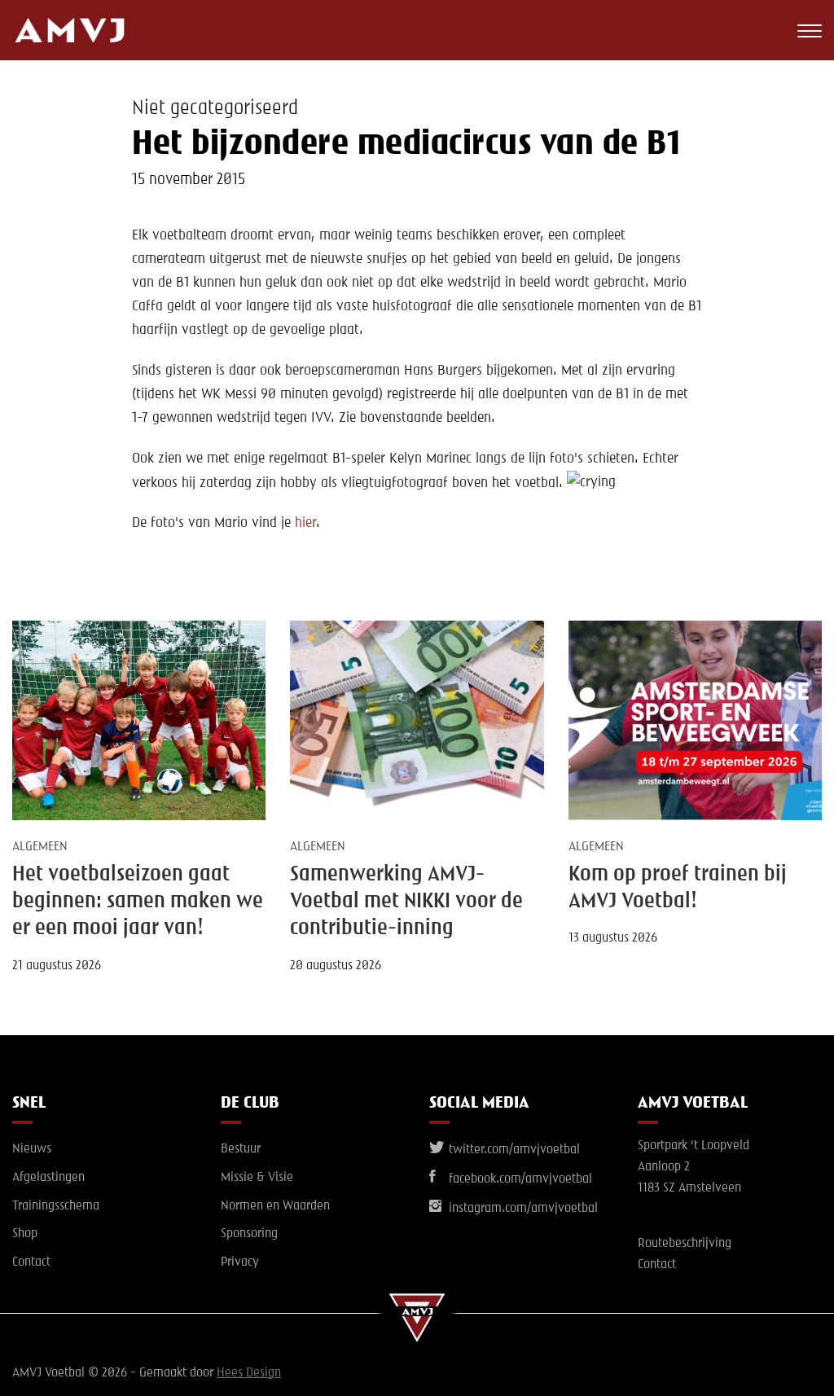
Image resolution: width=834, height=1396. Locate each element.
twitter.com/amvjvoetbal (513, 1150)
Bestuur (241, 1149)
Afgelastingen (48, 1177)
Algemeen (40, 847)
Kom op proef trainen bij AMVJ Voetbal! (677, 888)
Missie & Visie (257, 1177)
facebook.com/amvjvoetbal (519, 1179)
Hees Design (249, 1373)
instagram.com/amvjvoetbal (522, 1208)
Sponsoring (249, 1233)
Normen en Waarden (275, 1206)
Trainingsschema (55, 1206)
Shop (24, 1233)
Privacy (240, 1262)
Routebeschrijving (684, 1243)
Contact (31, 1262)
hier (305, 523)
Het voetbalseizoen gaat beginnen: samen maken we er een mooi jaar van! (137, 902)
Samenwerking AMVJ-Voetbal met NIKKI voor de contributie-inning (406, 902)
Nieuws (31, 1149)
